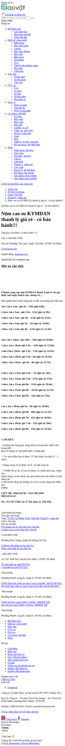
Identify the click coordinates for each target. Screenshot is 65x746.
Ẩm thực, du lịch (22, 156)
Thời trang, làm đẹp (23, 150)
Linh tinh (18, 161)
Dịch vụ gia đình (22, 110)
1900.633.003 (8, 679)
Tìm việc (18, 82)
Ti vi (16, 62)
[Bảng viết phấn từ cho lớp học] (17, 545)
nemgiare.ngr (21, 254)
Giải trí (17, 158)
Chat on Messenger (29, 743)
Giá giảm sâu (20, 31)
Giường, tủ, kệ (21, 127)
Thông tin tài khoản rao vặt (21, 665)
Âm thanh (19, 60)
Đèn (16, 139)
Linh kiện (19, 71)
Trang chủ (13, 189)
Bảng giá (12, 651)
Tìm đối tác (19, 108)
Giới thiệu (13, 648)
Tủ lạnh (18, 116)
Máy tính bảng (21, 45)
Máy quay (19, 57)
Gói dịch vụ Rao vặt (15, 14)
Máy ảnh (18, 54)
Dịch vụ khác (20, 105)
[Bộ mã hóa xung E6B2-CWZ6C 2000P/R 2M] (25, 602)
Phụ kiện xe (20, 99)
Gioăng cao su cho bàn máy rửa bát (19, 529)
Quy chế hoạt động (17, 657)
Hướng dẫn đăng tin (18, 668)
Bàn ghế (18, 125)
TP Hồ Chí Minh (16, 192)
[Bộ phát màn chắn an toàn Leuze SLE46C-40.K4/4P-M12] (31, 583)
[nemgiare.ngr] (9, 249)
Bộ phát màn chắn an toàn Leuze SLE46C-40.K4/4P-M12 (30, 586)
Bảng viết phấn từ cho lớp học (16, 548)
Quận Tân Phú (15, 195)
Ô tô (16, 88)
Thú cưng (19, 153)
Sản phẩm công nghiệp (25, 175)
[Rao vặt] (13, 10)
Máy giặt (18, 119)
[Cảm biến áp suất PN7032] (15, 564)
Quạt (16, 136)
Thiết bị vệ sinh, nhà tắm (26, 141)
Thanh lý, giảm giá (23, 164)
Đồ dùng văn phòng (24, 173)
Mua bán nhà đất (22, 34)
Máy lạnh (18, 122)
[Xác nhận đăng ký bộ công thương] (19, 711)
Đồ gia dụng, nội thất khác (27, 144)
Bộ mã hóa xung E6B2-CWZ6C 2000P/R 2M (24, 605)
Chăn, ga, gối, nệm (23, 130)
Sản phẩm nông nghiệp (25, 178)
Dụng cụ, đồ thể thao (24, 170)
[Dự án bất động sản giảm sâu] (17, 184)
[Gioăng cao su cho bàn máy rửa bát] (20, 526)
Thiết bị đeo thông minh (26, 65)
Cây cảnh (18, 167)
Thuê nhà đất (20, 37)
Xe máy (18, 91)
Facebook (12, 687)
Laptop (17, 48)
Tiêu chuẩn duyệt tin (18, 660)
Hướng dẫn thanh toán (19, 671)
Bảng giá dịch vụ (16, 654)
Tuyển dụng (20, 79)
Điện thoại (19, 43)
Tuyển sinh (19, 76)
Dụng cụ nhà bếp (22, 133)
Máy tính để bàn (22, 51)
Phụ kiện (18, 68)
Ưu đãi (11, 662)
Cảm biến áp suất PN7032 (14, 567)
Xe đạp (17, 93)
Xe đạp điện (20, 96)
